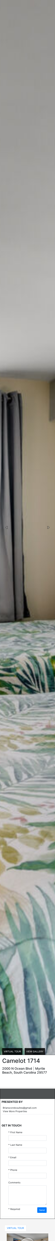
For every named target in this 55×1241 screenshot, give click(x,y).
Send (42, 1210)
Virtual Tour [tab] (15, 1228)
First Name (15, 1132)
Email (12, 1157)
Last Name (15, 1144)
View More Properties (15, 1111)
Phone (12, 1169)
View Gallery (34, 1051)
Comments (14, 1182)
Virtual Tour (12, 1051)
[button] (7, 527)
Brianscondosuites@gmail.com (20, 1107)
